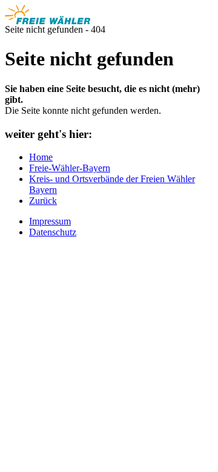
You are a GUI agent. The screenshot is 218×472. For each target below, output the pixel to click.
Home (41, 157)
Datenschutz (52, 232)
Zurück (43, 200)
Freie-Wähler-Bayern (69, 168)
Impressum (50, 221)
